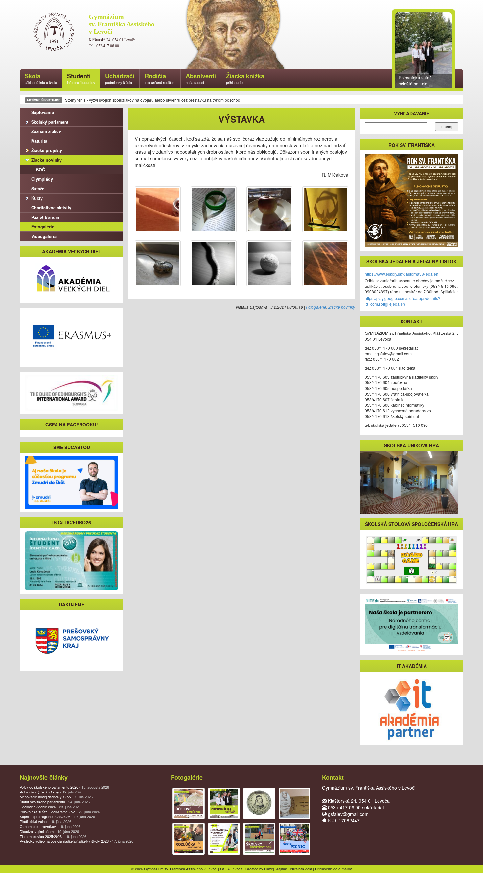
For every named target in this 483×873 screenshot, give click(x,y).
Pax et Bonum (45, 217)
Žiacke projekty (46, 150)
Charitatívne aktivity (51, 208)
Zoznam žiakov (46, 131)
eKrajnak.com (301, 868)
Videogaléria (44, 236)
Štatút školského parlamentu (55, 801)
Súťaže (37, 189)
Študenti (81, 78)
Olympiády (42, 179)
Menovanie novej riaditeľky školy (56, 796)
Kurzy (37, 198)
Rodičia (160, 78)
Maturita (39, 141)
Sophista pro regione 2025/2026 (57, 816)
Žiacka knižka (245, 78)
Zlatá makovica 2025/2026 (53, 836)
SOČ (40, 169)
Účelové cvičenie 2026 (50, 806)
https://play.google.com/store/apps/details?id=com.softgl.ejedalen (402, 301)
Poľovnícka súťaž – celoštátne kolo (60, 811)
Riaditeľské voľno (45, 821)
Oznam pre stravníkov (50, 826)
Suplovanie (42, 112)
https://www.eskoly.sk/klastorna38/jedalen (401, 274)
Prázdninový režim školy (51, 791)
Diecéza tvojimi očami (49, 831)
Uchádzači (119, 78)
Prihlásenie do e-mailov (333, 868)
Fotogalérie (316, 307)
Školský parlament (49, 122)
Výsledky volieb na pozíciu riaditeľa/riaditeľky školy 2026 (76, 841)
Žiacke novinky (341, 307)
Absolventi (201, 78)
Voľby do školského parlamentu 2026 (64, 787)
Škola (41, 78)
